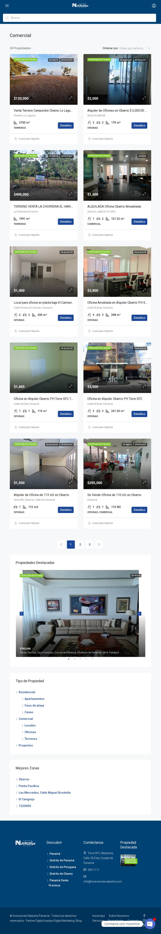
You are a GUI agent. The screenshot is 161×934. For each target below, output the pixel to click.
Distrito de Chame (61, 873)
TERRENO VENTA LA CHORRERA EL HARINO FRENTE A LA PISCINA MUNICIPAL (69, 206)
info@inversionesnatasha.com (102, 881)
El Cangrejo (27, 799)
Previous (22, 614)
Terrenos (31, 739)
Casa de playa (34, 705)
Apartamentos (34, 699)
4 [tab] (88, 660)
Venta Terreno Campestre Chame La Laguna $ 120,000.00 (53, 110)
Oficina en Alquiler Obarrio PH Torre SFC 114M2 (46, 399)
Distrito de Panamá (62, 860)
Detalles (65, 125)
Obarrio (24, 779)
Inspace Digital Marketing (59, 920)
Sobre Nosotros (119, 915)
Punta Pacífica (29, 786)
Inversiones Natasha (29, 138)
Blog (79, 920)
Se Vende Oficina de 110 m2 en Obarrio (114, 495)
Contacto (133, 920)
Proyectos (26, 745)
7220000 (25, 806)
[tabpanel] (80, 613)
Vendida (142, 156)
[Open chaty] (150, 924)
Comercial (26, 719)
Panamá (55, 853)
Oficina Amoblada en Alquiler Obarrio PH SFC (118, 302)
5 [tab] (94, 660)
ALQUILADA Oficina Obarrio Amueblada (114, 206)
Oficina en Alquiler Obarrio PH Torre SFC (114, 399)
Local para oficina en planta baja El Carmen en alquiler (50, 302)
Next (139, 614)
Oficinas (30, 732)
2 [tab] (77, 660)
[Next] (99, 544)
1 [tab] (71, 660)
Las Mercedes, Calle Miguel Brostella (45, 792)
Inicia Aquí (98, 915)
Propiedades (115, 920)
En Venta (54, 60)
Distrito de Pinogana (63, 867)
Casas (29, 712)
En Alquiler (126, 60)
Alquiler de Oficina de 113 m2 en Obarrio (41, 495)
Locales (30, 725)
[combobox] (135, 48)
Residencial (27, 692)
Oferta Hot (67, 60)
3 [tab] (82, 660)
